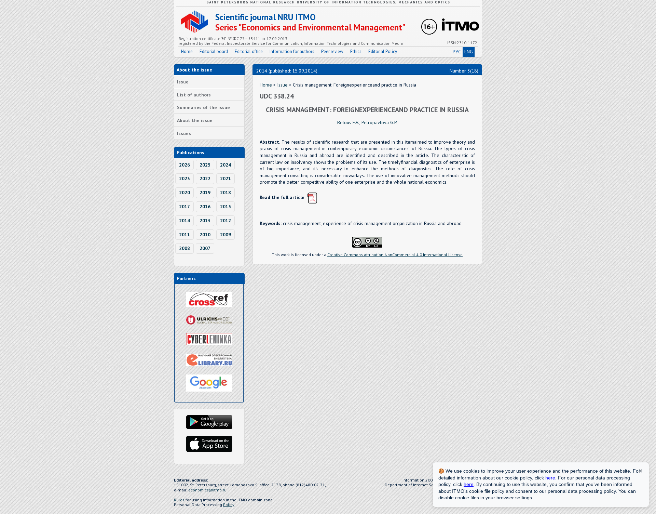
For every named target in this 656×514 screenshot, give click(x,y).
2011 (184, 235)
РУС (457, 52)
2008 (184, 248)
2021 (225, 178)
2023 (184, 178)
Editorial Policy (382, 51)
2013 (205, 221)
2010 (205, 235)
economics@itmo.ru (207, 489)
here (550, 477)
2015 (225, 206)
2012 (225, 221)
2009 (225, 235)
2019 (205, 192)
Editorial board (214, 51)
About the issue (195, 120)
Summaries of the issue (203, 107)
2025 (205, 165)
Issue (183, 82)
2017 (184, 206)
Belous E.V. (348, 122)
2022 (205, 178)
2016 (205, 206)
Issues (184, 133)
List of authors (194, 95)
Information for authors (292, 51)
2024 (225, 165)
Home (187, 51)
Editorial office (249, 51)
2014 (184, 221)
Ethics (355, 51)
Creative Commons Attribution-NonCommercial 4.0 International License (395, 254)
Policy (228, 504)
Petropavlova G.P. (379, 122)
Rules (179, 499)
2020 (184, 192)
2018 (225, 192)
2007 (205, 248)
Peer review (332, 51)
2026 (184, 165)
